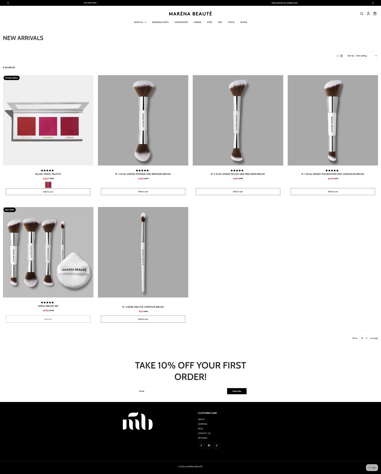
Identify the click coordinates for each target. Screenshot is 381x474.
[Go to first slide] (373, 3)
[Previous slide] (8, 3)
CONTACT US (204, 433)
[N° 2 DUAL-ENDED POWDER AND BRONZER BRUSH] (143, 120)
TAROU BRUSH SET (48, 306)
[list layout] (338, 55)
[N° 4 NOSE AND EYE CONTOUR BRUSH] (143, 252)
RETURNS (202, 438)
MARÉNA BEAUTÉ (194, 466)
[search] (361, 13)
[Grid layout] (341, 55)
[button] (48, 191)
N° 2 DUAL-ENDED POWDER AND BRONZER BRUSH (143, 174)
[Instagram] (209, 445)
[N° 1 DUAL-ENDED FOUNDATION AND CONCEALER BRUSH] (333, 120)
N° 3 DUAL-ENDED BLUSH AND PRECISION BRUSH (238, 174)
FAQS (200, 428)
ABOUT (201, 419)
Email (141, 391)
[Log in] (368, 13)
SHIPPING (202, 424)
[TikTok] (216, 445)
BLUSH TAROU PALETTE (48, 174)
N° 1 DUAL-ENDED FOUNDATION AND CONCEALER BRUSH (332, 174)
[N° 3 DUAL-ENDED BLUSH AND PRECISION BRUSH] (238, 120)
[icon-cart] (374, 13)
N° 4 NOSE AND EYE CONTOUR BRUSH (143, 307)
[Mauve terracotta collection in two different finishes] (48, 185)
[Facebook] (201, 445)
